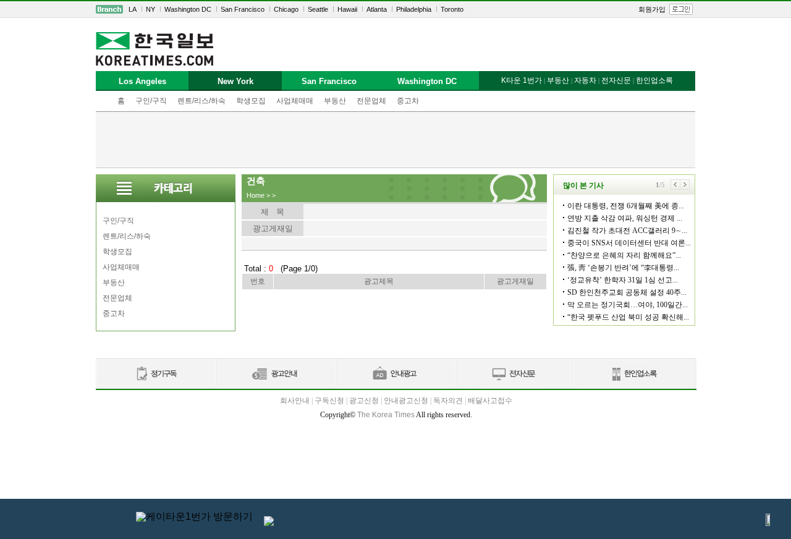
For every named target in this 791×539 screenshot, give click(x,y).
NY (150, 9)
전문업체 (371, 100)
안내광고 (395, 374)
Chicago (286, 9)
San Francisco (242, 9)
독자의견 (448, 400)
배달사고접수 (490, 400)
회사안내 (295, 400)
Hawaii (347, 9)
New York (235, 81)
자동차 (585, 80)
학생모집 (251, 100)
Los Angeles (142, 81)
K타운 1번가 (521, 80)
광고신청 (364, 400)
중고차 (408, 100)
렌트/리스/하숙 (201, 100)
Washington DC (187, 9)
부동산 (335, 100)
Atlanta (376, 9)
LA (133, 9)
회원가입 (652, 9)
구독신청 (329, 400)
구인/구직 (151, 100)
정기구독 (155, 374)
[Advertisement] (395, 140)
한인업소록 (654, 80)
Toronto (452, 9)
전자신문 (616, 80)
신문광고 (275, 374)
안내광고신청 (406, 400)
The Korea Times (386, 414)
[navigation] (395, 9)
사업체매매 (294, 100)
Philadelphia (413, 9)
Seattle (318, 9)
